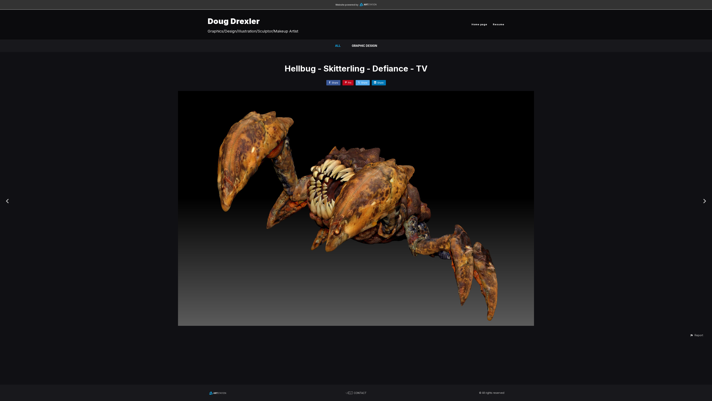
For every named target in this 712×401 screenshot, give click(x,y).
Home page (479, 24)
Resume (498, 24)
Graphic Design (364, 46)
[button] (696, 335)
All (338, 46)
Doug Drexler (234, 21)
